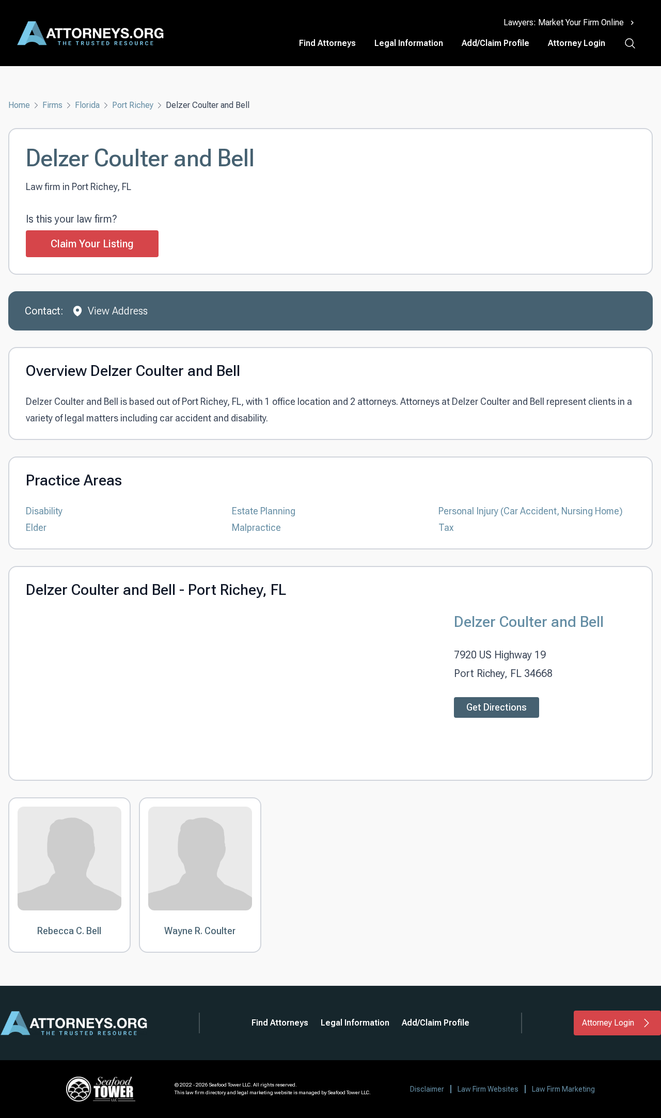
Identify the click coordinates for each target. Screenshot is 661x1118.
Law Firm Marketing (563, 1089)
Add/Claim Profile (495, 43)
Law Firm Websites (488, 1089)
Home (19, 105)
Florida (87, 105)
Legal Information (408, 43)
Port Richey (132, 105)
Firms (52, 105)
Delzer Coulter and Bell (529, 621)
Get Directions (496, 707)
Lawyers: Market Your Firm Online (563, 22)
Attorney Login (576, 43)
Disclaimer (427, 1089)
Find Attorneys (327, 43)
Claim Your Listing (92, 244)
